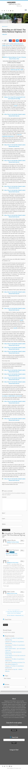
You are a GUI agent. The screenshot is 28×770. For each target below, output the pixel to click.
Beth (6, 648)
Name (3, 513)
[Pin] (20, 41)
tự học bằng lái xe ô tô (10, 655)
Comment (4, 497)
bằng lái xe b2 (8, 652)
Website (4, 524)
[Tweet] (17, 41)
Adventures (4, 26)
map (15, 105)
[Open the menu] (26, 10)
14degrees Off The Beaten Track (15, 768)
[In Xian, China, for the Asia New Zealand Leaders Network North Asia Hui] (14, 115)
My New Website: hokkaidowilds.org (16, 615)
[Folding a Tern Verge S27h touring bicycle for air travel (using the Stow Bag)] (14, 97)
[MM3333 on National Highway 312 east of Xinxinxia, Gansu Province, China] (14, 58)
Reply (22, 540)
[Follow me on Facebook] (6, 10)
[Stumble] (24, 41)
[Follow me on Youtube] (12, 10)
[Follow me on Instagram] (8, 10)
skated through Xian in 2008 (17, 69)
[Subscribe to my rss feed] (2, 10)
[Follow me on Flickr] (10, 10)
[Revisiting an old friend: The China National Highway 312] (14, 19)
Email (3, 518)
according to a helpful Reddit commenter (11, 396)
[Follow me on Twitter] (4, 10)
